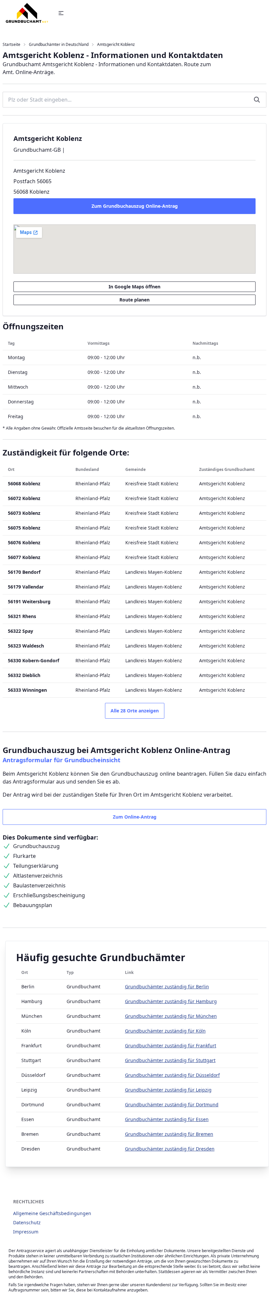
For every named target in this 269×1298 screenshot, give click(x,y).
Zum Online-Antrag (134, 817)
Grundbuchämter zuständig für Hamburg (171, 1001)
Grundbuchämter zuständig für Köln (165, 1031)
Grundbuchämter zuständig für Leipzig (168, 1090)
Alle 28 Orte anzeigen (135, 710)
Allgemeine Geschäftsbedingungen (52, 1213)
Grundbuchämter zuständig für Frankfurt (170, 1045)
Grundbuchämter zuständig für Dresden (170, 1149)
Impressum (25, 1232)
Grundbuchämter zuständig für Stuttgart (170, 1060)
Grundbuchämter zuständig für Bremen (169, 1134)
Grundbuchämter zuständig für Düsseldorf (172, 1075)
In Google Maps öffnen (134, 286)
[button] (61, 13)
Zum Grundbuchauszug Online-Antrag (135, 206)
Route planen (134, 300)
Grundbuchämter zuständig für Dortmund (171, 1104)
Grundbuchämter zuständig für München (171, 1016)
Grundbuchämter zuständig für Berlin (167, 986)
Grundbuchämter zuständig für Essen (167, 1119)
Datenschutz (27, 1222)
